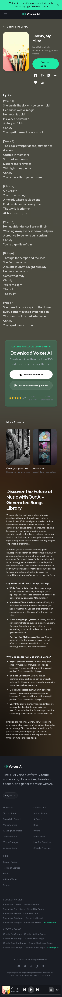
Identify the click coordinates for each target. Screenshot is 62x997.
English (8, 795)
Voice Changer (10, 842)
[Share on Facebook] (35, 76)
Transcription (10, 836)
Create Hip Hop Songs (35, 934)
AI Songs (38, 819)
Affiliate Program (42, 847)
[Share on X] (49, 76)
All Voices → (50, 922)
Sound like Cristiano (13, 918)
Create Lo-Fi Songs (35, 947)
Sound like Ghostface (14, 909)
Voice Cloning (10, 824)
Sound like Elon (31, 904)
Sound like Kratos (12, 913)
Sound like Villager (12, 922)
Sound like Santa (35, 909)
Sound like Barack (35, 918)
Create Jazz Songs (12, 947)
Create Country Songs (14, 943)
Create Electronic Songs (40, 943)
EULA (5, 873)
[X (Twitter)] (25, 966)
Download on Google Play (33, 385)
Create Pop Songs (12, 934)
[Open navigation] (5, 14)
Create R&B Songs (34, 938)
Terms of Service (11, 867)
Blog (36, 824)
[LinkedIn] (43, 966)
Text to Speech (10, 813)
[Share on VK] (55, 76)
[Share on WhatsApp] (42, 76)
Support (7, 885)
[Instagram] (31, 966)
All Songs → (53, 947)
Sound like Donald (12, 904)
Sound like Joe (30, 913)
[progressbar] (31, 994)
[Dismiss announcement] (58, 5)
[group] (31, 994)
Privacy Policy (10, 862)
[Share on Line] (35, 82)
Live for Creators (42, 842)
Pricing (37, 830)
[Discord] (19, 966)
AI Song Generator (12, 830)
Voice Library (40, 813)
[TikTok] (37, 966)
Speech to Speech (12, 819)
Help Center (40, 836)
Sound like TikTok (32, 922)
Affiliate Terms (10, 879)
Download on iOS (33, 374)
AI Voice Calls (10, 847)
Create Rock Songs (13, 938)
